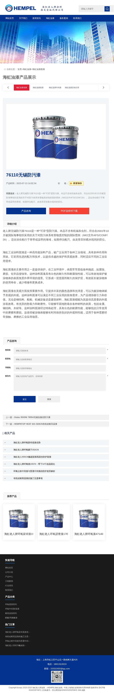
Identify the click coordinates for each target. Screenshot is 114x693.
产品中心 (9, 577)
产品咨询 (26, 211)
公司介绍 (9, 572)
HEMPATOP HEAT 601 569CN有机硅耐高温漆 (35, 424)
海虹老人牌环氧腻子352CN (26, 449)
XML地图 (81, 690)
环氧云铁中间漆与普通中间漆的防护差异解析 (34, 471)
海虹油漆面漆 (38, 69)
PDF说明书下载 (69, 211)
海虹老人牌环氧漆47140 (88, 533)
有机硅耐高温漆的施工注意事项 (28, 478)
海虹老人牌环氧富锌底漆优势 (27, 442)
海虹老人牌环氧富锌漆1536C (18, 533)
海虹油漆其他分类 (72, 88)
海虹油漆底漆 (21, 88)
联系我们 (77, 18)
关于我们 (23, 18)
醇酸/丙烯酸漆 (11, 618)
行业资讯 (9, 585)
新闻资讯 (37, 18)
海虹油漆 (50, 18)
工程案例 (9, 581)
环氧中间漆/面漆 (12, 609)
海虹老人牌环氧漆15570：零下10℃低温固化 (34, 464)
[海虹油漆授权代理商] (38, 8)
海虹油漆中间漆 (55, 88)
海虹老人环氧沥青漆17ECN (53, 533)
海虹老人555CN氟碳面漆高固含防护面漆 (32, 457)
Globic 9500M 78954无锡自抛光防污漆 (32, 417)
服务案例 (64, 18)
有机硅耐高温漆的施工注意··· (17, 636)
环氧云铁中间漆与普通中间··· (17, 641)
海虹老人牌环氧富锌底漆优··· (17, 632)
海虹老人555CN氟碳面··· (15, 645)
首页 (20, 69)
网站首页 (9, 18)
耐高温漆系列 (11, 613)
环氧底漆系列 (11, 604)
